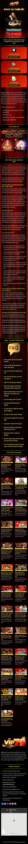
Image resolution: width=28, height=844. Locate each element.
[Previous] (2, 145)
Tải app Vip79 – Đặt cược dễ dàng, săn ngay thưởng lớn (20, 595)
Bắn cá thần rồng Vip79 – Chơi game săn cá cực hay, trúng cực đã (21, 487)
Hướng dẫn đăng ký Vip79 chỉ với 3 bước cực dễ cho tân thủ (6, 595)
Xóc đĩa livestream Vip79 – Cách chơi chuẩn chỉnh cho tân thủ (6, 487)
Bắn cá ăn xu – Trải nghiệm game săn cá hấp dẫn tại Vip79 (20, 658)
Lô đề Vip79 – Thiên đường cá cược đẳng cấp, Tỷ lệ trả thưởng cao (6, 637)
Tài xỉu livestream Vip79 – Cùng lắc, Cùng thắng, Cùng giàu (7, 509)
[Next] (26, 145)
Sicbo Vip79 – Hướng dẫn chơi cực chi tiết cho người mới (6, 698)
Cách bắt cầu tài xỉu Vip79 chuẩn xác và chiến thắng (6, 465)
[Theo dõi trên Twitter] (5, 804)
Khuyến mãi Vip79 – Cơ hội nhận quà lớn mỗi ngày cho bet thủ (6, 530)
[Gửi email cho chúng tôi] (7, 804)
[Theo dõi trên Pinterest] (10, 804)
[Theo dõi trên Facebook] (2, 804)
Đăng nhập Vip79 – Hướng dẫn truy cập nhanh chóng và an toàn (20, 574)
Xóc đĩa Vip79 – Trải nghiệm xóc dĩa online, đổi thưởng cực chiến (6, 658)
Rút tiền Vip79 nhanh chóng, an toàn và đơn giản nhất (20, 552)
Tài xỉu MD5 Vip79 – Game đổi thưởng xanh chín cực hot (20, 678)
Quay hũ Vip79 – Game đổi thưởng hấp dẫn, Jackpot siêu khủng (6, 615)
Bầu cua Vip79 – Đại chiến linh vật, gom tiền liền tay (21, 636)
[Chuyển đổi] (2, 359)
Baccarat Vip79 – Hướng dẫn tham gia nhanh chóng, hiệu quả (21, 509)
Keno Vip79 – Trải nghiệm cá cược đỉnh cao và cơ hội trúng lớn (21, 530)
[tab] (5, 132)
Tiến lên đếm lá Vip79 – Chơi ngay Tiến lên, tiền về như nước (7, 719)
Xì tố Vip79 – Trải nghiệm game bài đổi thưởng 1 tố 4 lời (20, 698)
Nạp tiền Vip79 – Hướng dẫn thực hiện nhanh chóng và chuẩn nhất (7, 573)
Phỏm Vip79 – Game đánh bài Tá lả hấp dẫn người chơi (20, 465)
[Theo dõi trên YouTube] (15, 804)
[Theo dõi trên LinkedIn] (13, 804)
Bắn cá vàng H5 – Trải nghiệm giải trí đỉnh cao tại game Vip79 (7, 678)
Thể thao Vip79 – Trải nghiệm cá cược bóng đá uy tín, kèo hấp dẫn (20, 615)
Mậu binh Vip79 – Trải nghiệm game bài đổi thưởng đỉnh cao (6, 552)
